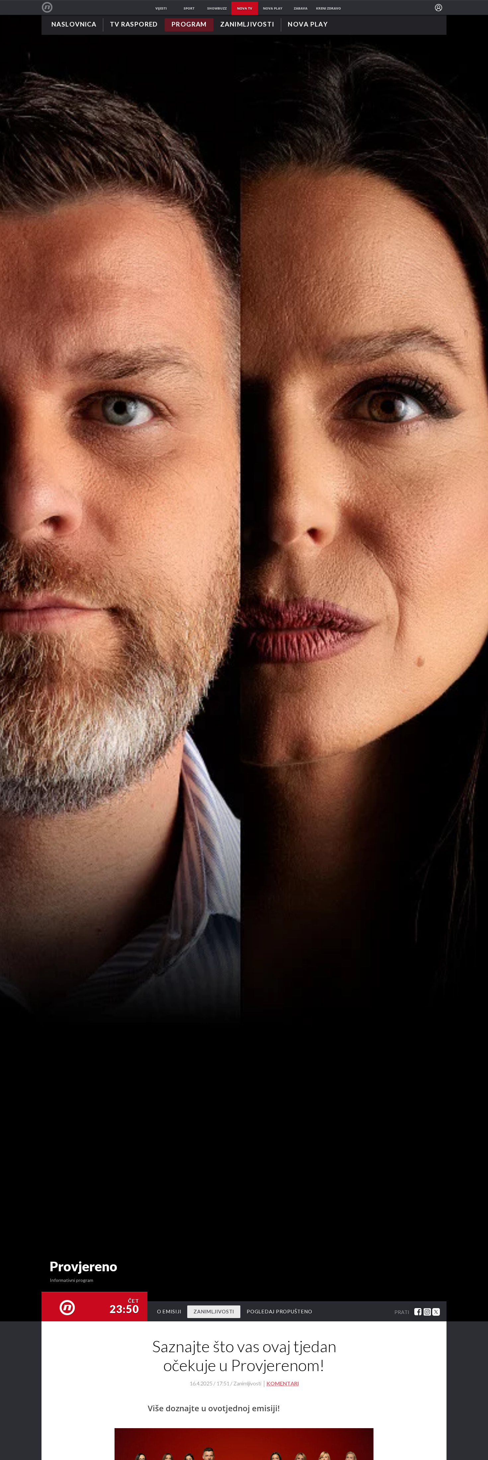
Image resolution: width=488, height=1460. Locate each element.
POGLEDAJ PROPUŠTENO (279, 1312)
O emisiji (169, 1312)
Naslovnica (73, 25)
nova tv (244, 8)
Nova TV (50, 7)
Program (189, 25)
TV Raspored (134, 25)
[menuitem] (439, 8)
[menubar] (439, 7)
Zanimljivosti (247, 25)
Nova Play (308, 25)
